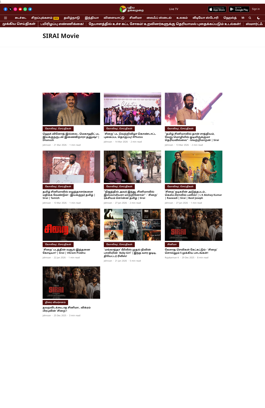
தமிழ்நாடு (72, 18)
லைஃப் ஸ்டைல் (159, 18)
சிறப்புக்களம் (41, 18)
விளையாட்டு (114, 18)
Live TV (173, 9)
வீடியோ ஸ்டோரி (206, 18)
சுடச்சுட (20, 18)
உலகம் (182, 18)
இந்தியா (92, 18)
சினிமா (135, 18)
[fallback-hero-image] (71, 109)
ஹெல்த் (230, 18)
